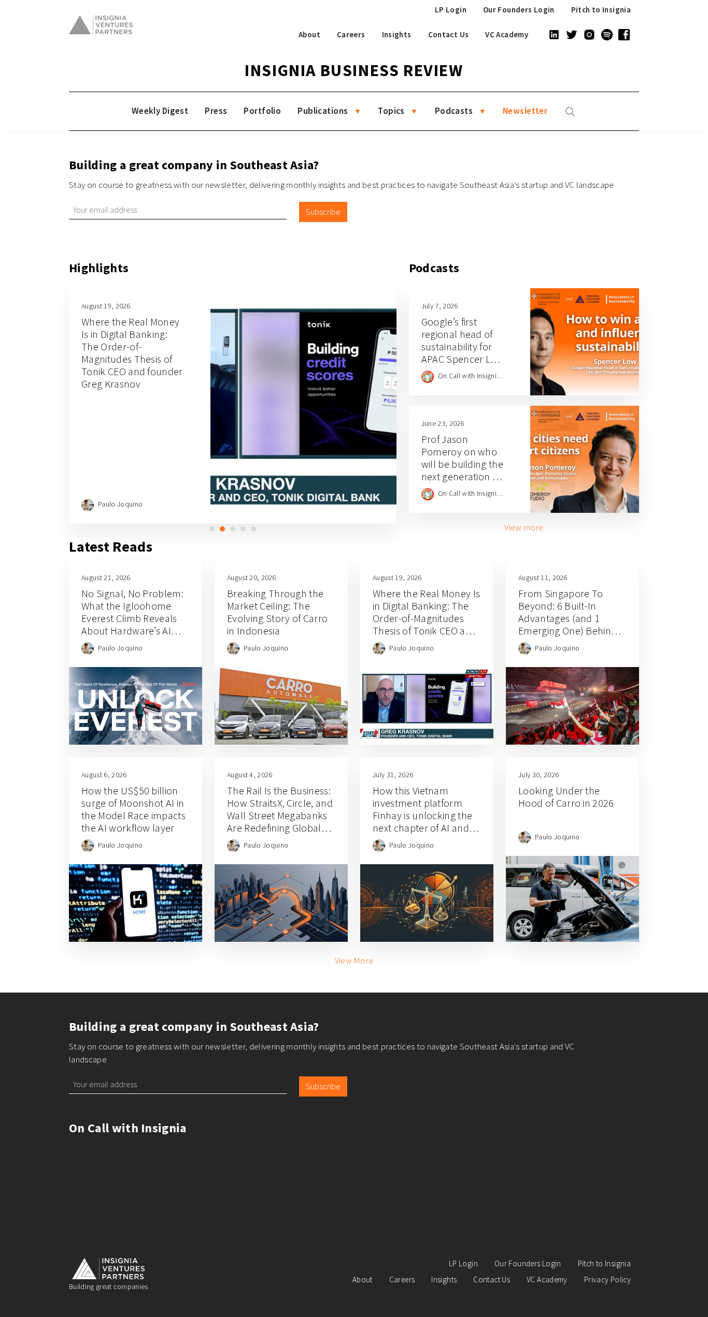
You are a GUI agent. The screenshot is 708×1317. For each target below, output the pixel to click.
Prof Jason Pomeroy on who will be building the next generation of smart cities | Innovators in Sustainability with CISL (462, 482)
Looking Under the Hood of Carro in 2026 (566, 796)
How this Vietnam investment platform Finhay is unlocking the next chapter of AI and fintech (422, 815)
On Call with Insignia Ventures (483, 375)
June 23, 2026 (442, 423)
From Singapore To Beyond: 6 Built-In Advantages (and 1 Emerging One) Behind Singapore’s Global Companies (567, 624)
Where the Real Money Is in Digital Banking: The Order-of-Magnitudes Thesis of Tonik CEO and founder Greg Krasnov (132, 352)
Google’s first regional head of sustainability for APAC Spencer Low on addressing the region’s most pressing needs (462, 359)
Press (216, 110)
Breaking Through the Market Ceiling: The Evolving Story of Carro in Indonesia (277, 612)
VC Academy (506, 34)
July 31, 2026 (393, 774)
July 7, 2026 (439, 305)
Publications (323, 110)
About (309, 34)
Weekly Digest (160, 110)
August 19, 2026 (106, 305)
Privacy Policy (607, 1279)
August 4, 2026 (249, 774)
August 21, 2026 (106, 577)
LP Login (450, 9)
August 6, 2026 (103, 774)
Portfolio (262, 110)
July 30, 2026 (538, 774)
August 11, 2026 (543, 577)
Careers (351, 34)
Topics (391, 110)
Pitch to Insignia (601, 9)
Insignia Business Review (354, 70)
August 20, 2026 (251, 577)
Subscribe (323, 211)
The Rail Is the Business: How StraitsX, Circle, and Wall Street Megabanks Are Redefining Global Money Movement (280, 815)
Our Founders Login (519, 9)
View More (354, 960)
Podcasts (454, 110)
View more (523, 527)
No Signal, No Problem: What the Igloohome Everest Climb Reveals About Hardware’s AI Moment (132, 618)
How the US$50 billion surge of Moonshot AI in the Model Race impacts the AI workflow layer (133, 809)
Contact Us (448, 34)
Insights (397, 34)
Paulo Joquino (120, 504)
